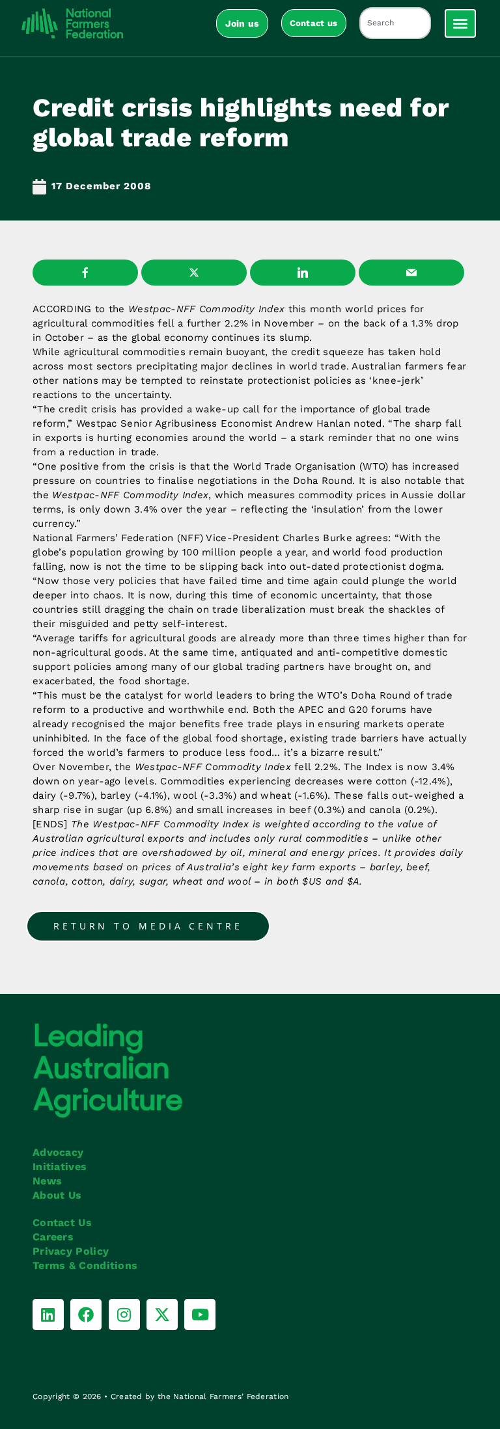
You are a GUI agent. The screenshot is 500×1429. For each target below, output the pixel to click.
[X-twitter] (162, 1314)
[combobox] (395, 23)
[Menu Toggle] (460, 23)
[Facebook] (86, 1314)
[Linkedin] (48, 1314)
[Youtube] (199, 1314)
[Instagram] (124, 1314)
